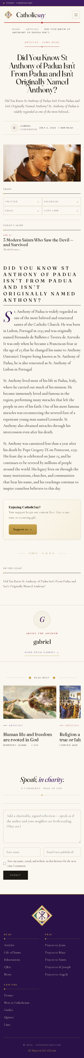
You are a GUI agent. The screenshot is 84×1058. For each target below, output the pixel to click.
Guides (8, 1010)
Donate (8, 995)
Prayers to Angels (56, 974)
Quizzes (9, 1017)
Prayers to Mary (55, 952)
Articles (32, 29)
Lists (7, 1024)
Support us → (22, 529)
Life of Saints (12, 952)
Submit (15, 875)
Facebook (51, 201)
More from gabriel (40, 652)
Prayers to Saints (55, 959)
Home (16, 29)
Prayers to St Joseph (58, 967)
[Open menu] (76, 15)
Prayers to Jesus (55, 945)
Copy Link (51, 210)
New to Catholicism (16, 1003)
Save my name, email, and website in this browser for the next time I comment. (42, 863)
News (7, 974)
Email (9, 210)
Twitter (11, 201)
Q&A (7, 967)
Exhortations (12, 959)
